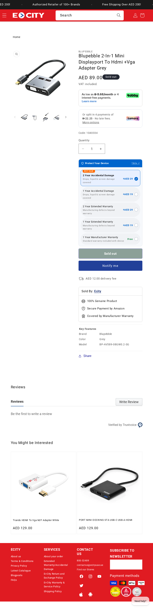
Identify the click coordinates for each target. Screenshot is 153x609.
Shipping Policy (53, 591)
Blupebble (86, 51)
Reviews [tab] (17, 401)
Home (16, 37)
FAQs (14, 580)
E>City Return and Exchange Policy (54, 575)
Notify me (110, 266)
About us (16, 556)
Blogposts (17, 575)
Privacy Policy (19, 565)
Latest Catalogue (21, 570)
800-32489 (83, 560)
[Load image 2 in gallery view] (35, 117)
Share (87, 355)
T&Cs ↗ (136, 163)
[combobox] (90, 15)
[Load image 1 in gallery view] (24, 117)
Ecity (97, 291)
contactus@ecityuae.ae (90, 565)
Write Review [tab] (129, 402)
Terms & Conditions (22, 561)
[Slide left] (15, 117)
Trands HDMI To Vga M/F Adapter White (36, 520)
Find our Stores (85, 569)
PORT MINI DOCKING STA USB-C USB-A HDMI (105, 520)
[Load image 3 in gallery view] (45, 117)
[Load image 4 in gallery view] (56, 117)
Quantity (84, 140)
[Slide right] (66, 117)
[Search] (119, 15)
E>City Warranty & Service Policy (54, 584)
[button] (27, 551)
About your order (53, 556)
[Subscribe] (137, 564)
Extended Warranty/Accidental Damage (56, 565)
